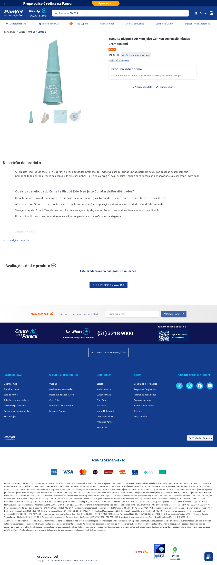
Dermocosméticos (106, 416)
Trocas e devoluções (144, 405)
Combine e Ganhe (164, 23)
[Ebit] (159, 551)
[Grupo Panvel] (47, 556)
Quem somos (10, 383)
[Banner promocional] (108, 3)
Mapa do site (140, 416)
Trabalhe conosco (12, 389)
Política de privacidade (15, 405)
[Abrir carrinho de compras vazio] (212, 13)
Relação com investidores (16, 400)
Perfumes (101, 405)
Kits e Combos (107, 23)
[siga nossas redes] (179, 385)
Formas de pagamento (145, 394)
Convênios (54, 400)
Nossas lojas (10, 416)
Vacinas (53, 383)
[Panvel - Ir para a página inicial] (13, 13)
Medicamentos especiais (61, 389)
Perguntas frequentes (145, 389)
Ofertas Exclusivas (135, 23)
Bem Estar (102, 400)
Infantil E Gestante (106, 410)
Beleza (22, 31)
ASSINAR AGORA (174, 314)
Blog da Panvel (11, 394)
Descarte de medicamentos (17, 410)
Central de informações (145, 383)
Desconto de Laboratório (197, 23)
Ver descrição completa (16, 240)
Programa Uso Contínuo (61, 405)
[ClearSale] (141, 551)
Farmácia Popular (57, 410)
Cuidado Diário (104, 394)
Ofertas (138, 410)
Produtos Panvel (105, 421)
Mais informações (119, 60)
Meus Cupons (81, 23)
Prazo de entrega (142, 400)
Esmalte (42, 31)
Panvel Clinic (103, 427)
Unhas (31, 31)
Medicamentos (104, 389)
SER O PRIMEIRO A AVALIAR (108, 284)
